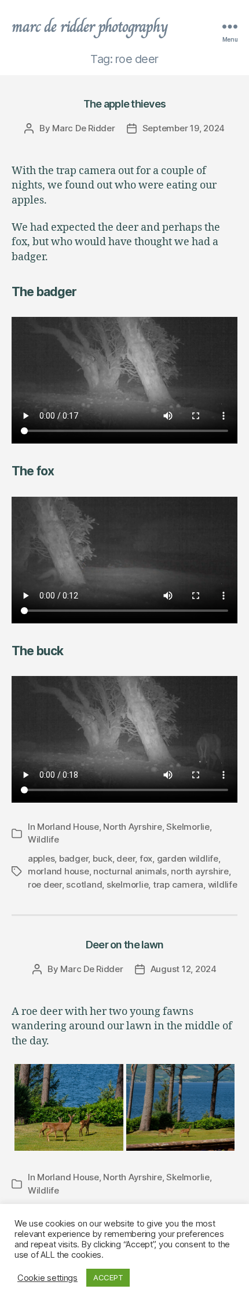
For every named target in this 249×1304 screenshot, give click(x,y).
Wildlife (43, 839)
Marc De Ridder (83, 128)
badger (73, 858)
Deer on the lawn (124, 945)
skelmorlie (127, 884)
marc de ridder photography (90, 27)
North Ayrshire (132, 826)
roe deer (45, 884)
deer (125, 858)
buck (102, 858)
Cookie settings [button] (47, 1278)
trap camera (178, 884)
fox (146, 858)
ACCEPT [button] (108, 1277)
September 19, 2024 (183, 128)
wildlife (222, 884)
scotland (84, 884)
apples (41, 858)
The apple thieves (124, 104)
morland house (58, 871)
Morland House (68, 826)
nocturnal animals (130, 871)
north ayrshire (199, 871)
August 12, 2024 (184, 968)
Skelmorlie (187, 826)
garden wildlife (187, 858)
